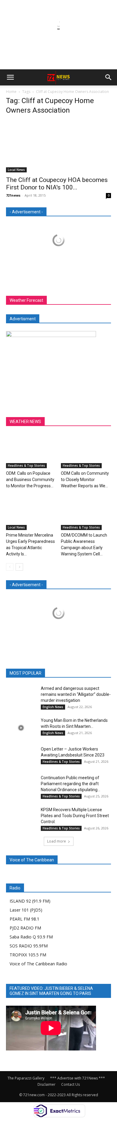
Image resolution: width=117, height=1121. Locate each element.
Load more (56, 841)
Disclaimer (47, 1084)
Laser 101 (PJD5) (26, 910)
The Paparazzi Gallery (26, 1078)
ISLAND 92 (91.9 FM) (30, 901)
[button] (10, 77)
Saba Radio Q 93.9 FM (31, 937)
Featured (39, 673)
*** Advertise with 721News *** (77, 1078)
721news (13, 195)
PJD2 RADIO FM (25, 928)
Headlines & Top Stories (26, 465)
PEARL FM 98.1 (24, 919)
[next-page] (19, 567)
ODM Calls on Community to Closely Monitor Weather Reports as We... (85, 479)
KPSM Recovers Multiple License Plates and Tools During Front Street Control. (75, 815)
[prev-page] (10, 567)
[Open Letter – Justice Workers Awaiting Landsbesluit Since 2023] (21, 756)
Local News (16, 170)
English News (53, 707)
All (20, 673)
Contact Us (70, 1084)
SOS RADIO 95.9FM (29, 946)
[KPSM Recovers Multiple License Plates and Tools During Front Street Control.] (21, 817)
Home (11, 91)
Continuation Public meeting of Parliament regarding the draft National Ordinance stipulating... (70, 783)
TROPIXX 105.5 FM (28, 955)
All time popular (69, 673)
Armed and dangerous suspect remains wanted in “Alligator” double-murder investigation (76, 694)
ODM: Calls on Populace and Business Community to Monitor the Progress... (30, 479)
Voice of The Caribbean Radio (38, 964)
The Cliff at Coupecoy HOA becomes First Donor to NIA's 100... (57, 183)
